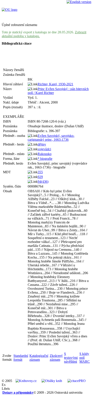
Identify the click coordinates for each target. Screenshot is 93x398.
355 (40, 172)
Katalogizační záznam (38, 357)
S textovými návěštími (71, 357)
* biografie (45, 158)
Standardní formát (20, 357)
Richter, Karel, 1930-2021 (55, 84)
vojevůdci (44, 149)
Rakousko (44, 154)
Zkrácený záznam (56, 357)
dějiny (42, 144)
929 (40, 177)
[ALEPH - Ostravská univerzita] (9, 9)
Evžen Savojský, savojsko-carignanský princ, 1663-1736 (51, 137)
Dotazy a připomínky (18, 392)
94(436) (43, 181)
